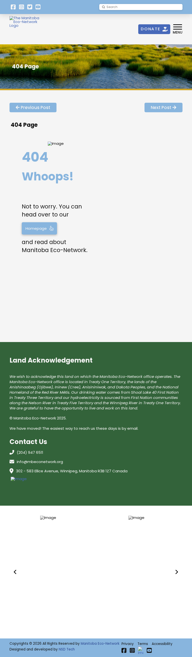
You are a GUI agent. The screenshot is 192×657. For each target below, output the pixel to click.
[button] (177, 29)
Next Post (161, 107)
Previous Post (35, 107)
